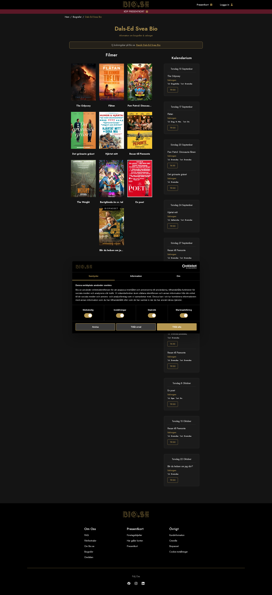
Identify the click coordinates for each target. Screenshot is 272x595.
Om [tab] (178, 276)
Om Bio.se (89, 546)
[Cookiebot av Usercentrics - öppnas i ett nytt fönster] (184, 267)
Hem (67, 17)
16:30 (172, 165)
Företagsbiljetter (134, 535)
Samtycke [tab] (93, 276)
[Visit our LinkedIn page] (143, 585)
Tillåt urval (136, 327)
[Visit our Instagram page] (136, 585)
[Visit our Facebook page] (129, 585)
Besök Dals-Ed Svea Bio (148, 45)
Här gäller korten (135, 540)
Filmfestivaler (90, 540)
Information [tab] (136, 276)
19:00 (173, 89)
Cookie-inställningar (178, 551)
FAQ (86, 535)
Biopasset (174, 546)
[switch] (120, 315)
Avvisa (95, 327)
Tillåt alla (176, 327)
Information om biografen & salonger (136, 35)
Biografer (77, 17)
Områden (88, 557)
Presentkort (132, 546)
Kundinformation (176, 535)
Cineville (173, 540)
